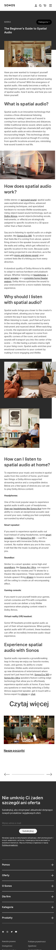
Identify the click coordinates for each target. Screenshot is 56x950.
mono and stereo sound (26, 255)
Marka (7, 22)
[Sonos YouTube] (17, 931)
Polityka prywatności (10, 845)
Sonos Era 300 (24, 236)
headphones (39, 275)
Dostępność (7, 946)
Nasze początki (14, 750)
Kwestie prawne (9, 942)
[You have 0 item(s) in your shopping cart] (44, 5)
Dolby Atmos (10, 216)
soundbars (9, 567)
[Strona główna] (9, 5)
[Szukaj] (40, 5)
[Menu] (50, 5)
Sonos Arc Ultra (28, 567)
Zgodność (32, 946)
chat (33, 694)
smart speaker (11, 278)
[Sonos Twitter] (13, 932)
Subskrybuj (28, 831)
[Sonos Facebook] (4, 932)
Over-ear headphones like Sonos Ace (22, 509)
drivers (29, 577)
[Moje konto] (36, 5)
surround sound (29, 200)
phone (24, 694)
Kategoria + (44, 22)
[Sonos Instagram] (8, 932)
